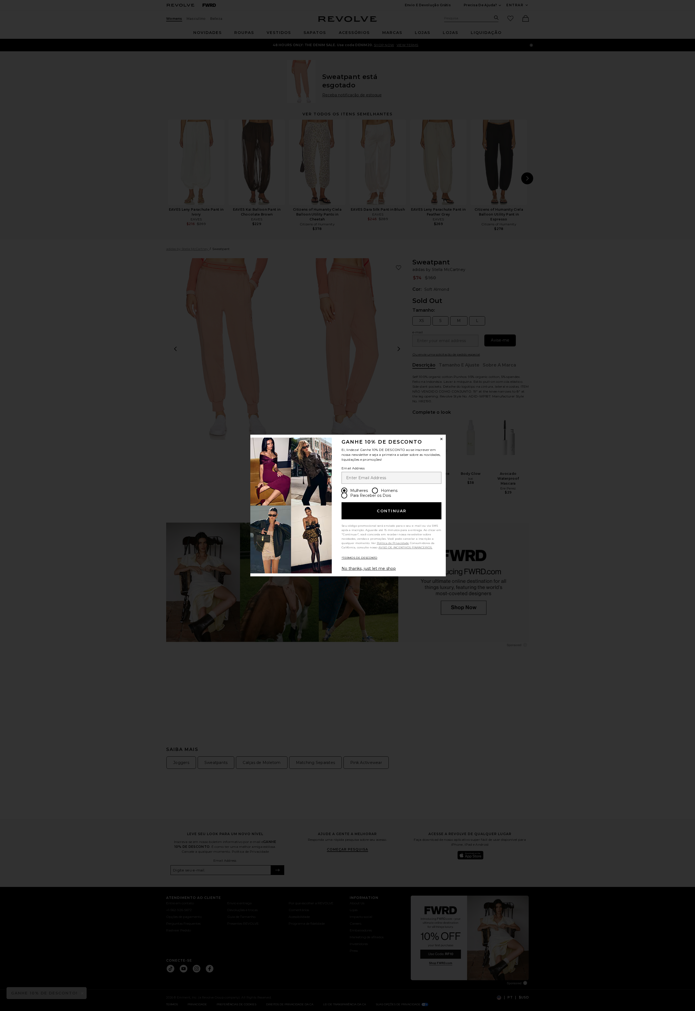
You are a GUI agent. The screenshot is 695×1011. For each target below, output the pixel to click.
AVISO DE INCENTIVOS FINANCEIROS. (405, 547)
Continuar (391, 510)
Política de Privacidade (393, 543)
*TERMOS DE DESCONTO (359, 558)
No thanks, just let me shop (369, 568)
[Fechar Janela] (441, 439)
